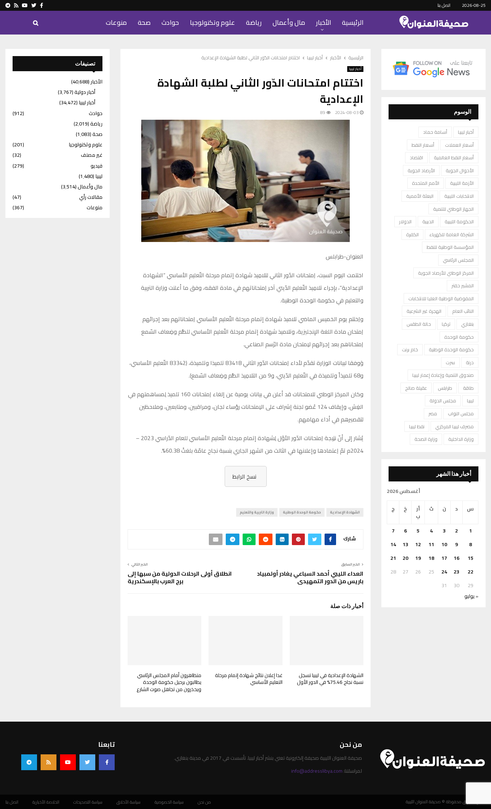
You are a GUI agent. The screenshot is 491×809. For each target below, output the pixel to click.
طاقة (468, 388)
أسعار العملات (459, 145)
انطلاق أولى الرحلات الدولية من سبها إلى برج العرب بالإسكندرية (180, 577)
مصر (432, 413)
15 (470, 558)
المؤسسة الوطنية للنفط (450, 247)
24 (444, 571)
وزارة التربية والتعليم (257, 512)
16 (456, 558)
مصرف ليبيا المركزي (454, 426)
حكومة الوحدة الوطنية (302, 512)
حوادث (170, 22)
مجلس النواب (461, 413)
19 (418, 558)
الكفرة (412, 234)
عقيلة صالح (416, 388)
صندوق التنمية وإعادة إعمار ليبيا (443, 375)
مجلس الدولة (443, 400)
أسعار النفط (423, 145)
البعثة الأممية (419, 196)
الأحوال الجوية (460, 170)
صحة (144, 22)
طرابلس (445, 388)
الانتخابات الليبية (459, 196)
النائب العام (463, 311)
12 (418, 544)
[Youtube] (68, 762)
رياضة (254, 22)
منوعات (116, 22)
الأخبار (323, 22)
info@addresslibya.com (317, 771)
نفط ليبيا (417, 426)
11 (431, 544)
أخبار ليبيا (355, 69)
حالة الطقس (419, 324)
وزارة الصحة (425, 439)
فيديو (96, 165)
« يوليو (471, 596)
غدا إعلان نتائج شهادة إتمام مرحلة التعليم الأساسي (249, 679)
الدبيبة (428, 221)
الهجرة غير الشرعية (424, 311)
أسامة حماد (435, 132)
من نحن (204, 802)
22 (470, 571)
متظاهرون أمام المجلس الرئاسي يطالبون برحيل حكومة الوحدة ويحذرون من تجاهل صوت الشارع (169, 682)
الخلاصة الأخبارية (45, 802)
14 (393, 544)
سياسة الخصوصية (169, 802)
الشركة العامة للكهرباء (452, 234)
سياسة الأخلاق (128, 802)
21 (393, 558)
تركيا (446, 324)
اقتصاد (416, 157)
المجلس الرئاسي (458, 260)
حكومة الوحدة (459, 337)
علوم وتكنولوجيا (212, 22)
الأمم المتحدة (425, 183)
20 (405, 558)
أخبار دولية (84, 92)
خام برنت (410, 349)
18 (431, 558)
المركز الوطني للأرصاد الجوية (446, 273)
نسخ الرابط (244, 476)
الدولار (405, 221)
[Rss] (48, 762)
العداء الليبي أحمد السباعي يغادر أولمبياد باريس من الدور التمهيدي (310, 577)
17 (444, 558)
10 (444, 544)
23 (456, 571)
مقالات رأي (90, 197)
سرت (450, 362)
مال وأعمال (288, 22)
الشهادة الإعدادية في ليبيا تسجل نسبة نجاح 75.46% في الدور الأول (330, 679)
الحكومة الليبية (459, 221)
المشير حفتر (462, 285)
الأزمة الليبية (462, 183)
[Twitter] (87, 762)
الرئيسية (352, 22)
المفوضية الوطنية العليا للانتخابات (441, 298)
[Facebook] (107, 762)
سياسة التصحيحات (87, 802)
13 (405, 544)
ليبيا (470, 400)
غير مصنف (91, 155)
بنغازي (467, 324)
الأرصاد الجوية (421, 170)
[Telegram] (29, 762)
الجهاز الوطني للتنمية (453, 209)
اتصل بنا (443, 5)
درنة (470, 362)
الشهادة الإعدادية (345, 512)
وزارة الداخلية (461, 439)
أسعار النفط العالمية (454, 157)
